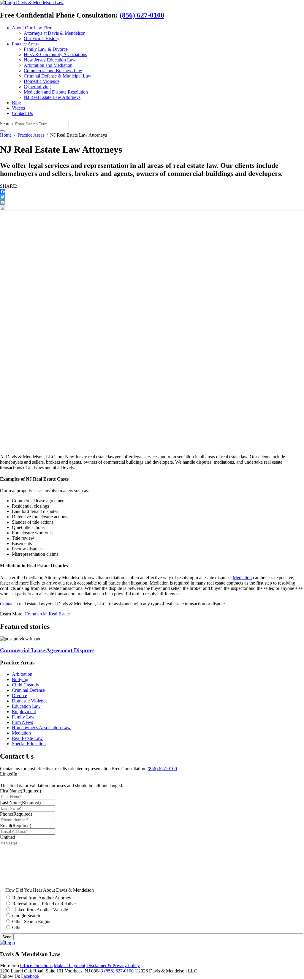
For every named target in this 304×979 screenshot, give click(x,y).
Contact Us (22, 113)
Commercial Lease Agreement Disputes (47, 650)
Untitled (7, 837)
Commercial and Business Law (53, 70)
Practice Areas (25, 43)
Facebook (30, 976)
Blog (16, 102)
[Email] (152, 202)
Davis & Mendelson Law (40, 2)
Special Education (29, 743)
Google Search (26, 915)
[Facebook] (152, 191)
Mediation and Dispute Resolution (56, 91)
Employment (24, 711)
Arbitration (22, 674)
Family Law (23, 716)
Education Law (26, 706)
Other (17, 927)
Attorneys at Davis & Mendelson (55, 33)
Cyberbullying (37, 86)
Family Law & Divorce (46, 49)
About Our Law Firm (32, 27)
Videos (18, 107)
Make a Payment (69, 965)
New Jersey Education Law (50, 59)
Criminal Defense (28, 690)
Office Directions (36, 965)
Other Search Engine (31, 921)
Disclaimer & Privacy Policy (113, 965)
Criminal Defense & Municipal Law (57, 75)
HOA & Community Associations (55, 54)
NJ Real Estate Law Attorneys (52, 97)
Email (15, 825)
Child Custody (25, 684)
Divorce (19, 695)
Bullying (20, 679)
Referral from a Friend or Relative (44, 903)
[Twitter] (152, 197)
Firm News (22, 722)
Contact (7, 603)
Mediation (242, 577)
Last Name (20, 802)
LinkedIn (8, 773)
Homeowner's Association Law (41, 727)
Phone (16, 814)
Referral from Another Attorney (41, 897)
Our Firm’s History (41, 38)
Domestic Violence (41, 81)
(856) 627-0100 (142, 15)
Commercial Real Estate (47, 613)
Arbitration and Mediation (48, 65)
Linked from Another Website (40, 909)
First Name (20, 790)
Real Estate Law (27, 738)
